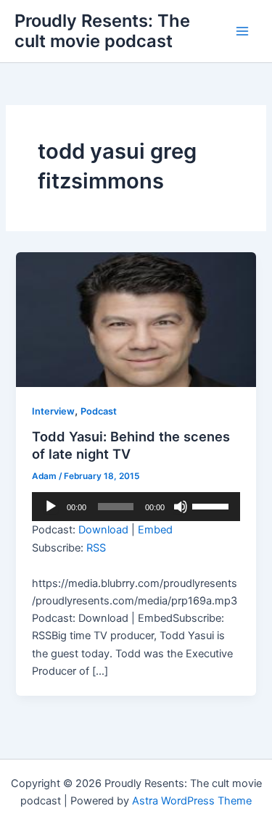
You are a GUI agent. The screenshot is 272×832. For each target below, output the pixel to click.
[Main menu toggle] (242, 31)
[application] (135, 506)
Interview (53, 411)
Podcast (99, 411)
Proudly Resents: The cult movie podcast (102, 30)
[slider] (212, 505)
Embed (155, 529)
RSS (96, 547)
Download (103, 529)
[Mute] (180, 506)
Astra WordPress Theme (192, 800)
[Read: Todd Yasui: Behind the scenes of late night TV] (135, 318)
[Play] (51, 506)
